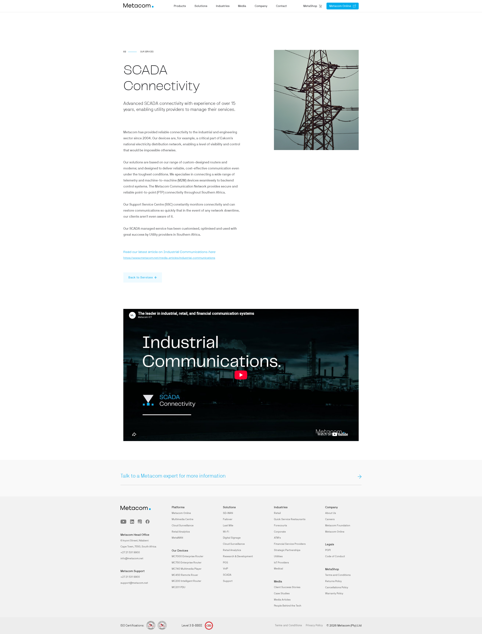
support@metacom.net (134, 583)
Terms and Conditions (338, 575)
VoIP (225, 568)
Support (228, 581)
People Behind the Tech (287, 605)
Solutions (200, 6)
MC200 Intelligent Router (186, 581)
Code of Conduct (335, 556)
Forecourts (280, 525)
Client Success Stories (287, 587)
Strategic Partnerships (287, 550)
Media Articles (282, 599)
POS (225, 562)
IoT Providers (281, 562)
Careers (330, 519)
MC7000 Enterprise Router (187, 556)
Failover (227, 519)
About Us (330, 513)
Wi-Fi (226, 531)
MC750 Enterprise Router (186, 562)
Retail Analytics (181, 531)
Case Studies (282, 593)
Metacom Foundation (337, 525)
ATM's (277, 537)
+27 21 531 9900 (130, 577)
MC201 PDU (178, 587)
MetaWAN (177, 537)
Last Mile (228, 525)
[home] (138, 6)
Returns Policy (333, 581)
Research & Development (238, 556)
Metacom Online (181, 513)
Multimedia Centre (182, 519)
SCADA (227, 575)
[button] (180, 7)
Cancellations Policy (336, 587)
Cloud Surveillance (183, 525)
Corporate (280, 531)
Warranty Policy (334, 593)
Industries (223, 6)
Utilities (278, 556)
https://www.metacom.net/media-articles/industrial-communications (169, 258)
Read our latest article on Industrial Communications (169, 252)
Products (180, 6)
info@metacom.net (131, 558)
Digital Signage (232, 537)
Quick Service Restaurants (289, 519)
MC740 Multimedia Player (186, 569)
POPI (328, 550)
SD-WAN (228, 513)
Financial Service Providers (290, 544)
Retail (277, 513)
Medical (278, 568)
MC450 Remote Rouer (185, 575)
